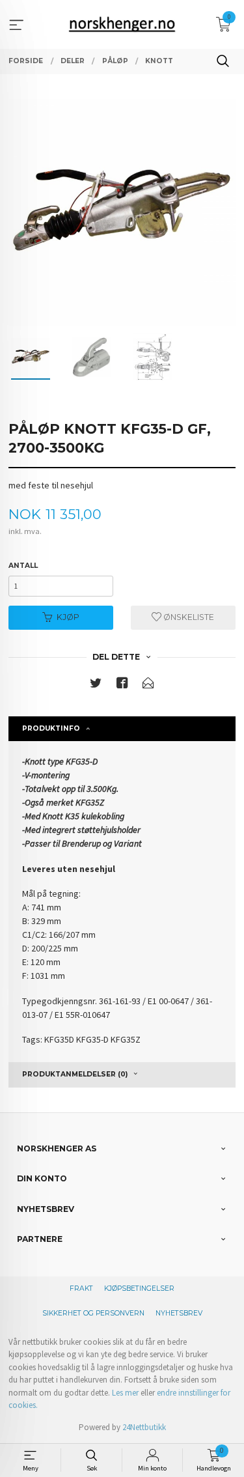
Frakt (81, 1288)
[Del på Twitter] (95, 685)
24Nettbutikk (144, 1427)
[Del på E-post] (148, 685)
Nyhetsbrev (179, 1313)
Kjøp (68, 617)
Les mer (125, 1392)
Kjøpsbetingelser (139, 1288)
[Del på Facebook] (122, 685)
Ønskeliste (187, 617)
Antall (23, 565)
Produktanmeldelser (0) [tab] (75, 1074)
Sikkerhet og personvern (93, 1313)
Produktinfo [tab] (51, 728)
